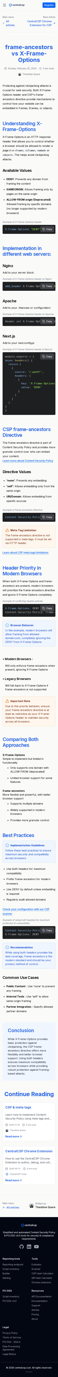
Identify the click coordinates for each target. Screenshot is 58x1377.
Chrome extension (41, 1282)
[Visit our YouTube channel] (36, 1248)
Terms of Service (12, 1337)
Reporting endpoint (13, 1264)
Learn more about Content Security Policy (28, 460)
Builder (6, 1273)
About (35, 1318)
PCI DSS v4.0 (10, 1301)
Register (49, 5)
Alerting (7, 1278)
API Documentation (42, 1296)
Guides (29, 1372)
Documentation (40, 1301)
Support (36, 1305)
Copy (49, 229)
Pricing (35, 1314)
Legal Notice (9, 1354)
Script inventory (11, 1269)
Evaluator (36, 1264)
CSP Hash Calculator (42, 1273)
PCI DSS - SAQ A (11, 1342)
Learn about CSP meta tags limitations (25, 552)
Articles (35, 1310)
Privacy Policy (10, 1333)
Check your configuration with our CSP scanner (26, 911)
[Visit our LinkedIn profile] (29, 1248)
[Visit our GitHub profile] (21, 1248)
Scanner (36, 1269)
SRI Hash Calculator (42, 1278)
